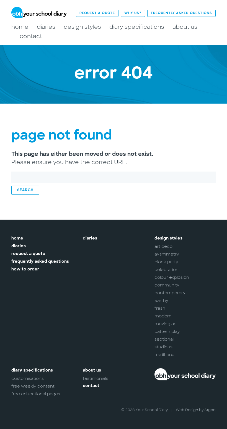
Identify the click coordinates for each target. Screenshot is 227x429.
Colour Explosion (171, 277)
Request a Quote (97, 13)
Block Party (166, 262)
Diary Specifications (136, 26)
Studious (163, 347)
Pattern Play (167, 331)
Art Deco (163, 246)
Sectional (164, 339)
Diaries (46, 26)
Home (20, 26)
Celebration (166, 269)
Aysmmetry (166, 254)
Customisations (27, 378)
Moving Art (165, 324)
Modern (163, 316)
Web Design (187, 409)
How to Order (25, 269)
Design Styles (82, 26)
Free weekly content (33, 386)
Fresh (159, 308)
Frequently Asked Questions (181, 13)
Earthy (161, 300)
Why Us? (132, 13)
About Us (184, 26)
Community (166, 285)
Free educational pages (35, 394)
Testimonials (95, 378)
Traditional (164, 354)
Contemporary (169, 293)
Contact (31, 36)
